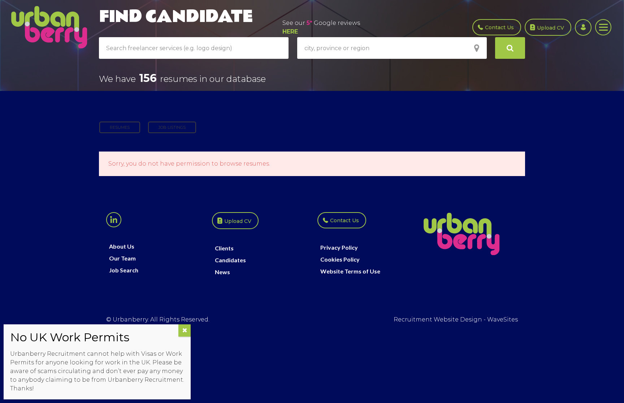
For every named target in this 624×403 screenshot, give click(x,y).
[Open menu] (603, 27)
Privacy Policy (339, 247)
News (222, 272)
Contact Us (499, 27)
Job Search (123, 270)
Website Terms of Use (350, 271)
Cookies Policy (340, 259)
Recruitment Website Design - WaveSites (456, 319)
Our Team (122, 258)
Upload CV (550, 28)
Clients (224, 248)
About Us (121, 246)
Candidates (230, 260)
